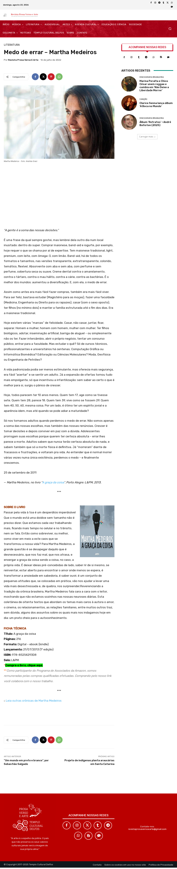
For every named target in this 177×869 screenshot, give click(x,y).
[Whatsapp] (153, 57)
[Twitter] (87, 825)
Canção (143, 99)
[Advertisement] (59, 196)
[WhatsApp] (172, 3)
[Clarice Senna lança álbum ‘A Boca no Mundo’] (129, 103)
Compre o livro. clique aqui (23, 665)
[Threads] (172, 7)
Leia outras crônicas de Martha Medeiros (34, 700)
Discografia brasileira (151, 77)
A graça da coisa (53, 482)
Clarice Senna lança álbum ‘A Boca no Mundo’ (156, 105)
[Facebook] (151, 3)
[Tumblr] (163, 3)
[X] (168, 3)
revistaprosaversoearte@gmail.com (147, 829)
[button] (170, 29)
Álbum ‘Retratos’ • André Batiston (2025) (155, 123)
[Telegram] (159, 3)
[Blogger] (161, 57)
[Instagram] (155, 3)
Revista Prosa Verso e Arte (23, 60)
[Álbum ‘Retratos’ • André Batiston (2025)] (129, 122)
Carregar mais (146, 136)
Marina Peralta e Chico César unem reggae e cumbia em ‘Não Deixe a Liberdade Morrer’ (154, 85)
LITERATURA (12, 45)
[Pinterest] (51, 76)
